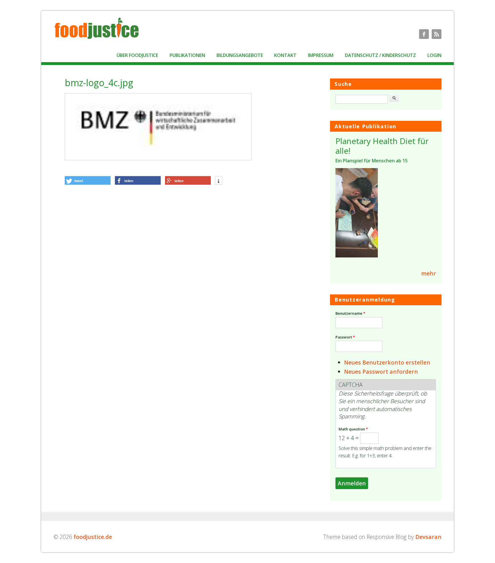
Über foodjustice (137, 55)
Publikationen (187, 55)
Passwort (345, 337)
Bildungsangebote (240, 55)
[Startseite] (97, 38)
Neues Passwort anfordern (381, 371)
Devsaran (428, 537)
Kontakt (285, 55)
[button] (88, 180)
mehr (428, 273)
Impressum (320, 55)
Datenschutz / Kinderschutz (380, 55)
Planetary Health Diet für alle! (382, 145)
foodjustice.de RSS (436, 34)
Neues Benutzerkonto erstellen (387, 362)
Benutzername (350, 313)
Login (434, 55)
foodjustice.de (93, 537)
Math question (353, 429)
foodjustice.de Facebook (424, 34)
